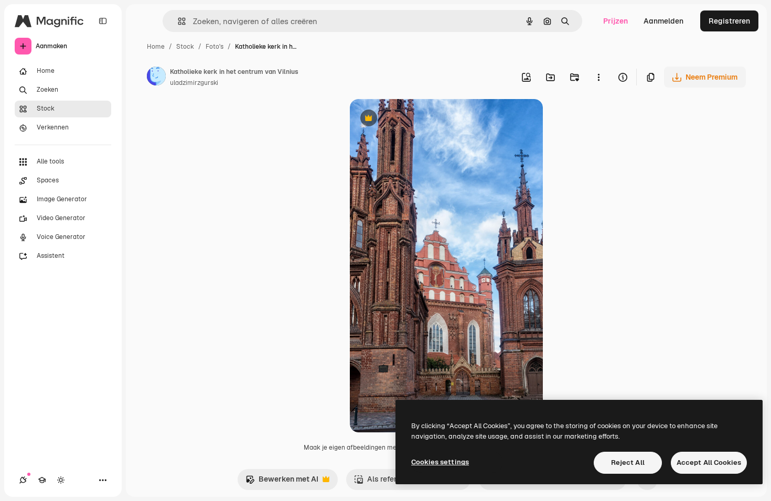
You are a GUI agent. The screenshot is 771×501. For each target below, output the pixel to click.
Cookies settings (440, 462)
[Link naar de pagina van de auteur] (156, 78)
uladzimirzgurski (194, 83)
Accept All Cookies (709, 462)
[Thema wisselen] (60, 480)
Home (156, 46)
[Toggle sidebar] (102, 21)
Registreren (729, 21)
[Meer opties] (598, 77)
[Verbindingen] (23, 480)
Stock (185, 46)
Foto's (214, 46)
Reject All (628, 462)
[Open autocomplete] (177, 21)
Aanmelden (663, 21)
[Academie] (42, 480)
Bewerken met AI (281, 481)
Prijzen (615, 21)
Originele (418, 119)
